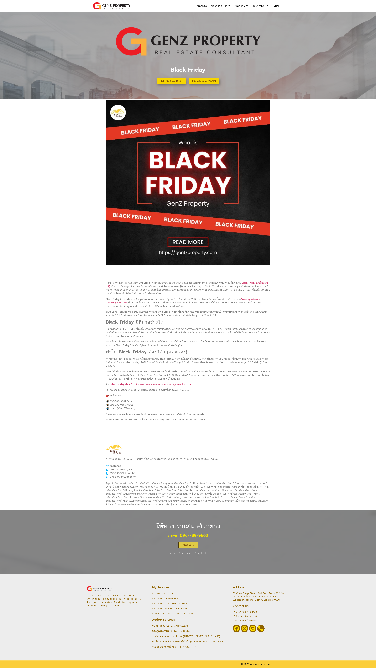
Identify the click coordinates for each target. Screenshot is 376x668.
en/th (277, 6)
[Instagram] (244, 628)
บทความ (240, 6)
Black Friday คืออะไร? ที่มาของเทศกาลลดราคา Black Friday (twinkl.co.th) (151, 384)
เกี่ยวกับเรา (259, 6)
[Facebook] (236, 628)
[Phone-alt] (261, 628)
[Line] (252, 628)
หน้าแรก (202, 6)
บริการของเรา (219, 6)
